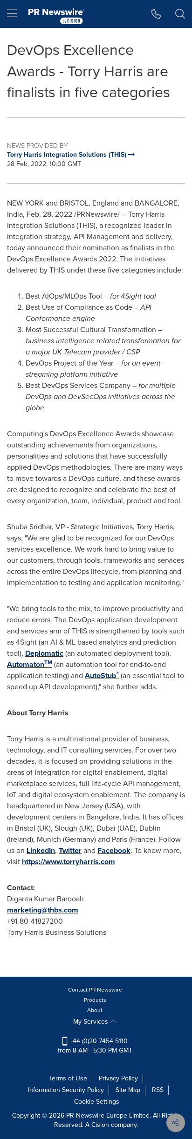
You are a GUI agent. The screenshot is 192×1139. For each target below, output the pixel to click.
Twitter (70, 850)
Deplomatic (44, 653)
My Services (91, 1021)
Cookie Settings (96, 1101)
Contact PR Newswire (95, 990)
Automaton (29, 664)
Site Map (128, 1090)
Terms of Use (68, 1078)
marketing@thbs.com (42, 910)
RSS (158, 1090)
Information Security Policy (66, 1090)
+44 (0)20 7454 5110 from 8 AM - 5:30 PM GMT (95, 1045)
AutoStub (102, 675)
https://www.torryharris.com (68, 861)
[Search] (180, 14)
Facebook (113, 850)
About (95, 1010)
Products (95, 1000)
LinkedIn (41, 850)
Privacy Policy (118, 1078)
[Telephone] (156, 14)
